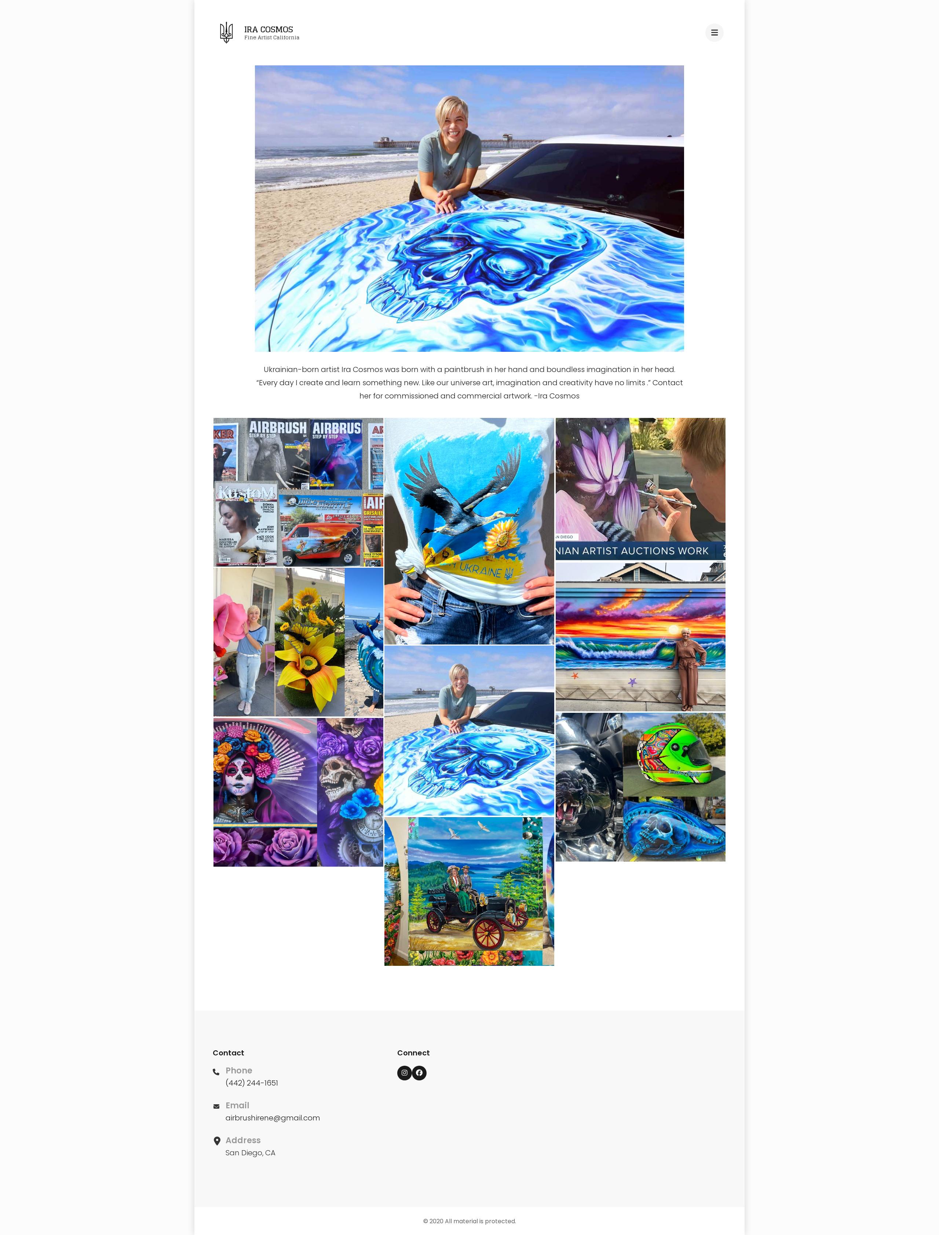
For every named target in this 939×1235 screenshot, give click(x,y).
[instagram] (404, 1073)
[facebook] (419, 1073)
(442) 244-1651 (252, 1083)
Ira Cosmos (268, 29)
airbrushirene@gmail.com (273, 1118)
